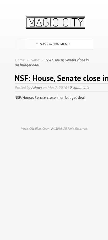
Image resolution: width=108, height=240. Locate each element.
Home (19, 60)
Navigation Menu (55, 44)
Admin (36, 88)
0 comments (79, 88)
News (35, 60)
